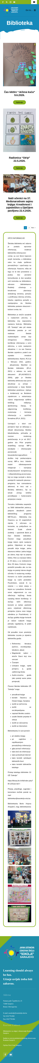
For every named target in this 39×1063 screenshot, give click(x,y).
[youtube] (14, 2)
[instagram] (10, 2)
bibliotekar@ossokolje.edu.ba (19, 798)
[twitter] (6, 2)
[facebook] (3, 2)
